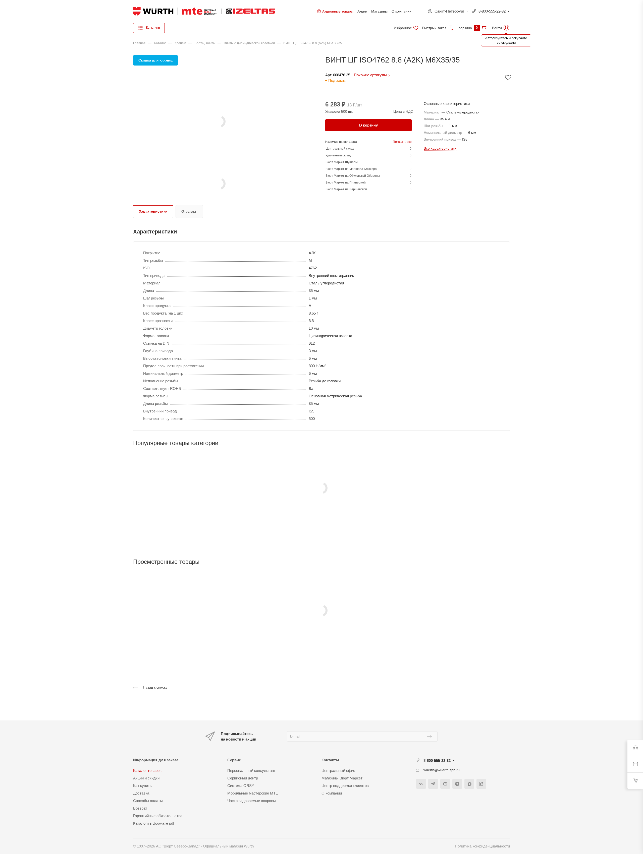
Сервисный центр (242, 778)
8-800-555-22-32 (492, 11)
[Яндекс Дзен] (457, 784)
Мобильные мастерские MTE (252, 793)
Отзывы (188, 211)
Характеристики (153, 211)
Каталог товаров (147, 770)
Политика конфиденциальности (482, 846)
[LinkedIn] (481, 784)
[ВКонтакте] (421, 784)
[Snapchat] (469, 784)
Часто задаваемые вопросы (251, 801)
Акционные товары (337, 11)
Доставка (141, 793)
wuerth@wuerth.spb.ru (441, 770)
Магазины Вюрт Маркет (342, 778)
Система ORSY (240, 785)
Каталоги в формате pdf (153, 823)
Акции (362, 11)
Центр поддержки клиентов (345, 785)
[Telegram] (433, 784)
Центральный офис (338, 770)
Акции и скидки (146, 778)
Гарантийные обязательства (157, 816)
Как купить (142, 785)
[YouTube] (445, 784)
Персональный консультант (251, 770)
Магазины (379, 11)
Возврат (140, 808)
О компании (401, 11)
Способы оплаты (148, 801)
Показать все (402, 142)
